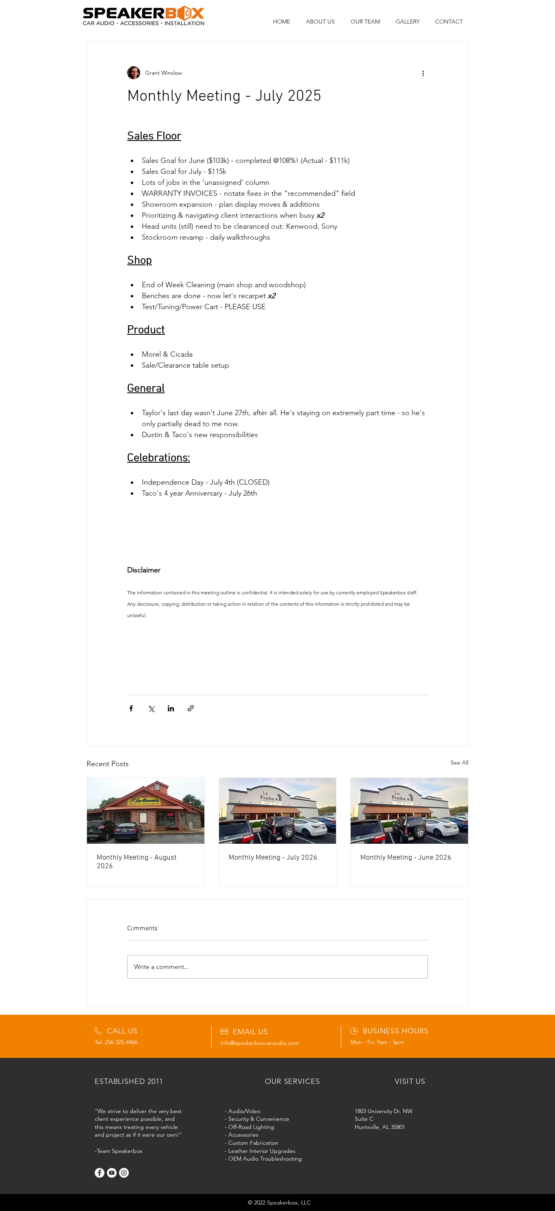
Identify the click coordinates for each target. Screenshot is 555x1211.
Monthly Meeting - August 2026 (137, 862)
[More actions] (423, 73)
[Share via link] (191, 708)
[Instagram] (124, 1173)
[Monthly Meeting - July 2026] (277, 811)
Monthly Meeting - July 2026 (273, 858)
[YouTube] (112, 1173)
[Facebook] (99, 1173)
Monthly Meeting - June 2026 (405, 858)
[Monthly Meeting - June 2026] (409, 811)
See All (459, 762)
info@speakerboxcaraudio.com (260, 1042)
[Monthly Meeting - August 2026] (145, 811)
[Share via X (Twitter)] (151, 708)
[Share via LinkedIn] (171, 708)
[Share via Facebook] (131, 708)
